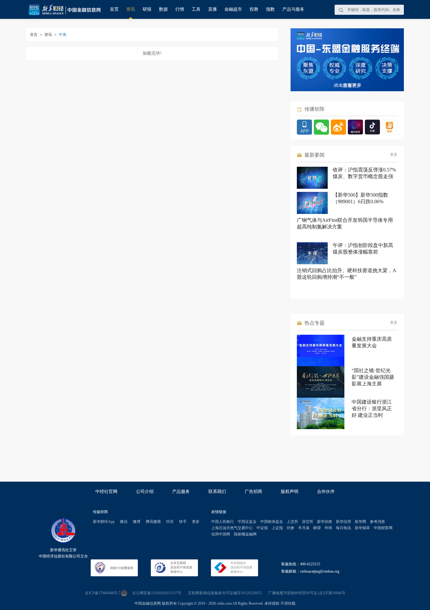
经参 (290, 528)
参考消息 (377, 521)
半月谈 (303, 528)
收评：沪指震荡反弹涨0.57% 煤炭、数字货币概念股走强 (364, 173)
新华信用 (343, 521)
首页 (114, 9)
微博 (136, 521)
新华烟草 (362, 528)
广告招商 (253, 491)
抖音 (170, 521)
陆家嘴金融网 (245, 534)
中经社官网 (106, 491)
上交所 (292, 521)
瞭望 (317, 528)
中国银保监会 (271, 521)
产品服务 (181, 491)
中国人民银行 (222, 521)
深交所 (307, 521)
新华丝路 (324, 521)
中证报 (262, 528)
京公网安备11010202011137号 (156, 593)
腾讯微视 (153, 521)
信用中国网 (220, 534)
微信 (123, 521)
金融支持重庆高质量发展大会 (372, 342)
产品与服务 (293, 9)
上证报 (277, 528)
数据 (163, 9)
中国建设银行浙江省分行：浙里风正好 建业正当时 (372, 408)
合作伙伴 (326, 491)
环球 (328, 528)
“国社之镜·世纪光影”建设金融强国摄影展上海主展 (373, 377)
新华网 (360, 521)
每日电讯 (343, 528)
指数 (270, 9)
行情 (179, 9)
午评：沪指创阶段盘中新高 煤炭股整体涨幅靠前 (363, 249)
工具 (196, 9)
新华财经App (104, 521)
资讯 (130, 9)
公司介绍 (145, 491)
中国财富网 (383, 528)
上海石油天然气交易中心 (232, 528)
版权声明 (289, 491)
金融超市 (233, 9)
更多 (394, 154)
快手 (183, 521)
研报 (147, 9)
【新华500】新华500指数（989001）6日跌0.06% (360, 198)
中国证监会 (247, 521)
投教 (254, 9)
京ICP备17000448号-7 (103, 593)
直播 (212, 9)
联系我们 (217, 491)
